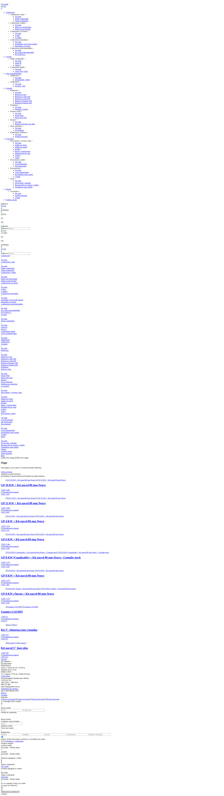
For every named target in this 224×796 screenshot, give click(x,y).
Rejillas (17, 149)
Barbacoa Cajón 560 (22, 97)
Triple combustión (21, 21)
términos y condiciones (15, 741)
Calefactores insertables (9, 294)
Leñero (17, 156)
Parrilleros (4, 367)
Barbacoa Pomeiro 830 (23, 103)
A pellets (18, 38)
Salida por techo (21, 145)
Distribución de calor (22, 153)
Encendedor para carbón (24, 175)
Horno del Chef (20, 118)
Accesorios (10, 139)
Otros (3, 437)
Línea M (18, 63)
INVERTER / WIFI (22, 80)
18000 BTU (5, 340)
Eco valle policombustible (24, 52)
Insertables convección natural (26, 44)
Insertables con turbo (22, 46)
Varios (17, 158)
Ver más (4, 659)
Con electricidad (21, 164)
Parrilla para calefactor (9, 384)
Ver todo (18, 17)
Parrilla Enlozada (21, 137)
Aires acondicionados (13, 73)
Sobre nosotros (6, 454)
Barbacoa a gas (20, 95)
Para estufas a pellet (8, 414)
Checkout (4, 777)
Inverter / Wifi (20, 86)
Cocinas (9, 57)
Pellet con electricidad (23, 27)
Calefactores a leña (8, 262)
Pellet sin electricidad (22, 29)
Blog (3, 456)
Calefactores (10, 12)
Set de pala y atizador (23, 183)
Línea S (18, 65)
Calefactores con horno (9, 283)
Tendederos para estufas (24, 187)
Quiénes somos (11, 200)
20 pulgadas (19, 130)
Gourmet (9, 88)
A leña (17, 36)
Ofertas (8, 189)
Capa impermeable (22, 172)
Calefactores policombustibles (12, 304)
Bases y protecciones (22, 151)
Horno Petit (19, 116)
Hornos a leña (6, 369)
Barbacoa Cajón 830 (22, 99)
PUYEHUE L (20, 55)
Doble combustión (21, 19)
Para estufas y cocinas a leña (11, 392)
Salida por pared (21, 147)
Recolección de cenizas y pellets (27, 185)
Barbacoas (5, 350)
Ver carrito (5, 766)
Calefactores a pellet (8, 273)
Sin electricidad (20, 166)
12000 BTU (5, 342)
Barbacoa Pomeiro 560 (23, 101)
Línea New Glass (21, 71)
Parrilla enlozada (21, 196)
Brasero (4, 380)
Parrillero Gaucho (21, 109)
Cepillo (17, 177)
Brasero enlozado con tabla (25, 124)
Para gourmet (6, 424)
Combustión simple (8, 331)
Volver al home (6, 472)
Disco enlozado (6, 382)
